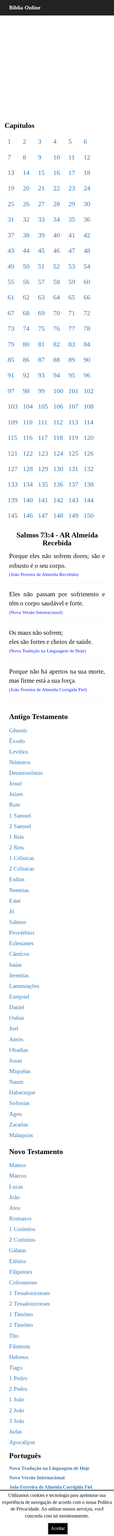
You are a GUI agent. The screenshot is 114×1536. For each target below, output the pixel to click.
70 (56, 313)
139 (13, 500)
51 (41, 266)
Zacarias (18, 1124)
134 (28, 484)
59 (71, 282)
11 (71, 157)
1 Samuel (20, 815)
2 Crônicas (21, 868)
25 (11, 204)
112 (58, 422)
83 (71, 344)
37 (11, 235)
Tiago (15, 1367)
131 (73, 469)
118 (58, 437)
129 (43, 469)
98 (26, 391)
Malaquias (21, 1135)
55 (11, 282)
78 (87, 328)
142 (58, 500)
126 (89, 453)
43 (11, 250)
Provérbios (21, 932)
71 (71, 313)
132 (89, 469)
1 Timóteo (21, 1314)
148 (58, 515)
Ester (15, 901)
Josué (15, 783)
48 (87, 250)
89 (71, 359)
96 (87, 375)
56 (26, 282)
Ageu (15, 1114)
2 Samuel (20, 826)
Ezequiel (19, 996)
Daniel (16, 1007)
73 (11, 328)
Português (25, 1456)
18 (87, 172)
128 (28, 469)
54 (87, 266)
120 (89, 437)
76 (56, 328)
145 (13, 515)
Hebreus (18, 1357)
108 (89, 406)
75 (41, 328)
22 (56, 188)
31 (11, 219)
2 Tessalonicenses (29, 1303)
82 (56, 344)
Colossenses (23, 1282)
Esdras (16, 879)
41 (71, 235)
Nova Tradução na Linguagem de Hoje (49, 1468)
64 (56, 297)
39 (41, 235)
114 (88, 422)
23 (71, 188)
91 (11, 375)
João (14, 1197)
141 (43, 500)
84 (87, 344)
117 (43, 437)
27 (41, 204)
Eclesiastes (21, 943)
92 (26, 375)
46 (56, 250)
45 (41, 250)
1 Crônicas (21, 858)
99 (41, 391)
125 (73, 453)
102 (89, 391)
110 (28, 422)
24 (87, 188)
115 (12, 437)
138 (89, 484)
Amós (16, 1039)
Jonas (15, 1060)
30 (87, 204)
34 (56, 219)
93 (41, 375)
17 (71, 172)
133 (13, 484)
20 (26, 188)
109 (13, 422)
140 (28, 500)
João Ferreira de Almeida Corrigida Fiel (50, 1487)
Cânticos (19, 954)
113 (73, 422)
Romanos (20, 1218)
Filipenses (20, 1272)
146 (28, 515)
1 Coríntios (22, 1229)
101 (73, 391)
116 (28, 437)
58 (56, 282)
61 (11, 297)
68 (26, 313)
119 (73, 437)
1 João (16, 1399)
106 (58, 406)
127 (13, 469)
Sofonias (19, 1103)
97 (11, 391)
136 (58, 484)
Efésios (17, 1261)
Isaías (15, 965)
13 (11, 172)
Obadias (18, 1050)
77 (71, 328)
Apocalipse (22, 1442)
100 (58, 391)
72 (87, 313)
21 (41, 188)
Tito (14, 1336)
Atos (14, 1208)
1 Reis (16, 837)
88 (56, 359)
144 (89, 500)
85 (11, 359)
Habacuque (22, 1092)
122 (28, 453)
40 (56, 235)
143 (73, 500)
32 (26, 219)
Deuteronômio (26, 773)
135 (43, 484)
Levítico (18, 751)
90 (87, 359)
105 (43, 406)
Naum (16, 1082)
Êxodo (17, 741)
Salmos (17, 922)
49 (11, 266)
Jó (11, 911)
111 (42, 422)
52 (56, 266)
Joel (13, 1028)
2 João (16, 1410)
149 (73, 515)
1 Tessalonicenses (29, 1293)
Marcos (17, 1176)
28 (56, 204)
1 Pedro (18, 1378)
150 (89, 515)
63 (41, 297)
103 (13, 406)
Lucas (16, 1186)
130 (58, 469)
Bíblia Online (24, 8)
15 (41, 172)
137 (73, 484)
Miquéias (19, 1071)
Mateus (17, 1165)
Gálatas (17, 1250)
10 (56, 157)
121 (13, 453)
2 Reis (16, 847)
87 (41, 359)
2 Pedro (18, 1389)
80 (26, 344)
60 (87, 282)
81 (41, 344)
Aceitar (58, 1528)
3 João (16, 1421)
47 (71, 250)
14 (26, 172)
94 (56, 375)
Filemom (19, 1346)
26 (26, 204)
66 (87, 297)
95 (71, 375)
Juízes (16, 794)
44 (26, 250)
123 (43, 453)
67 (11, 313)
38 (26, 235)
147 (43, 515)
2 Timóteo (21, 1325)
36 (87, 219)
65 (71, 297)
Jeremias (19, 975)
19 (11, 188)
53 (71, 266)
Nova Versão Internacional (36, 1477)
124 (58, 453)
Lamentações (24, 986)
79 (11, 344)
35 (71, 219)
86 (26, 359)
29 (71, 204)
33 (41, 219)
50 (26, 266)
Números (19, 762)
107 (73, 406)
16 (56, 172)
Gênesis (18, 730)
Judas (15, 1431)
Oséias (16, 1018)
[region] (57, 63)
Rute (14, 804)
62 (26, 297)
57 (41, 282)
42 (87, 235)
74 (26, 328)
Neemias (19, 890)
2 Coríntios (22, 1239)
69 (41, 313)
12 (87, 157)
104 (28, 406)
